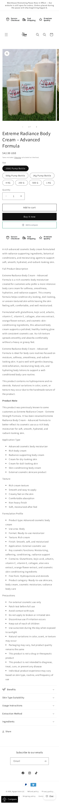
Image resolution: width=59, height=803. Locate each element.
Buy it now (30, 216)
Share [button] (8, 731)
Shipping (17, 157)
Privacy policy (47, 791)
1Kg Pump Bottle (42, 175)
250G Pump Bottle (15, 168)
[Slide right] (36, 126)
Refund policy (33, 791)
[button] (6, 34)
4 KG (8, 182)
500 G (35, 182)
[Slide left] (22, 126)
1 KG (48, 182)
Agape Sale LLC (18, 791)
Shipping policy (29, 796)
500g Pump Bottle (15, 175)
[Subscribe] (45, 761)
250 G (22, 182)
